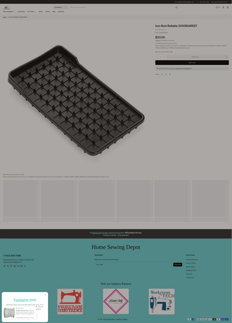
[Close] (45, 294)
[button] (36, 306)
